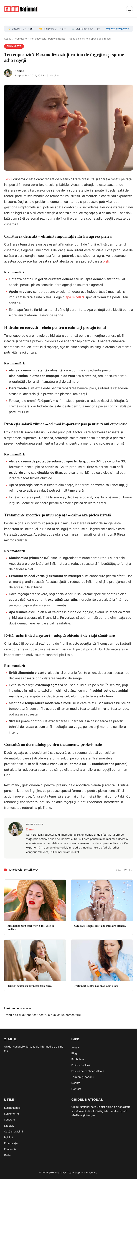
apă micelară (75, 297)
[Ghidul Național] (21, 9)
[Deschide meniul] (129, 9)
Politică (8, 1137)
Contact (76, 1089)
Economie (10, 1149)
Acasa (75, 1047)
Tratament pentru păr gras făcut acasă (96, 986)
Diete (7, 1155)
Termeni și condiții (82, 1077)
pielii (106, 261)
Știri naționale (12, 1107)
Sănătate (9, 1119)
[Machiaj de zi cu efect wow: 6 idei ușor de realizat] (35, 900)
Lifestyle (9, 1125)
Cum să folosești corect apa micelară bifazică (100, 926)
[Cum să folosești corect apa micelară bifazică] (102, 900)
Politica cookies (80, 1065)
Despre (75, 1083)
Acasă (7, 38)
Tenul (8, 179)
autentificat (30, 1015)
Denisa (19, 71)
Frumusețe (20, 38)
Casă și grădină (13, 1131)
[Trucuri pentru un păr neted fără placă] (35, 960)
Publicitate (77, 1059)
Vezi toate (123, 869)
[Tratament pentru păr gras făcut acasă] (102, 960)
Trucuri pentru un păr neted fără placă (29, 986)
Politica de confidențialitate (87, 1071)
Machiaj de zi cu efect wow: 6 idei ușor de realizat (30, 927)
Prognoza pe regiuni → (118, 29)
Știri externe (11, 1113)
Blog (74, 1053)
